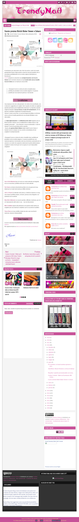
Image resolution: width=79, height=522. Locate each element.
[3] (23, 295)
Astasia (39, 240)
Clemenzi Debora (57, 417)
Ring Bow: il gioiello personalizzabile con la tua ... (61, 373)
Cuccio (6, 78)
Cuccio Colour (13, 34)
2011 (48, 400)
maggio (50, 359)
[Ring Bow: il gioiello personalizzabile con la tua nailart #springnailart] (60, 245)
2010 (48, 403)
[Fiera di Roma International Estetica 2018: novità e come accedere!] (32, 279)
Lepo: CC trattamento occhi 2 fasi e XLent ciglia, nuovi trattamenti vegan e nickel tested (63, 160)
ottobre (50, 350)
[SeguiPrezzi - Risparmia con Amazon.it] (60, 33)
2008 (48, 408)
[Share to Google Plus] (20, 273)
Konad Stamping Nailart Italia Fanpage (54, 441)
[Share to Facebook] (16, 273)
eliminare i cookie (56, 520)
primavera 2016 (32, 34)
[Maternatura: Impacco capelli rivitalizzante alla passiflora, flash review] (49, 152)
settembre (51, 352)
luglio (50, 357)
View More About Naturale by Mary (60, 175)
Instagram (67, 2)
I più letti (59, 181)
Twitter (59, 2)
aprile (50, 362)
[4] (25, 295)
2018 (48, 340)
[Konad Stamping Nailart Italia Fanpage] (51, 443)
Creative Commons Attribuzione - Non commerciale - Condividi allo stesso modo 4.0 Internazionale (57, 421)
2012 (48, 398)
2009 (48, 405)
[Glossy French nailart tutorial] (60, 262)
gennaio (50, 387)
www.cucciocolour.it (33, 226)
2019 (48, 337)
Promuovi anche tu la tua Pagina (52, 466)
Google (69, 2)
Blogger (29, 301)
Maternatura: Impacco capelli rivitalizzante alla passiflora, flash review (62, 152)
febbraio (50, 385)
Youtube (64, 2)
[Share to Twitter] (18, 273)
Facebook (61, 2)
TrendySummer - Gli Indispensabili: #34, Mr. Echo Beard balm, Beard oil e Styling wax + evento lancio (63, 168)
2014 (48, 393)
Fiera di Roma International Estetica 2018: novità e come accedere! (49, 25)
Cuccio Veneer (21, 34)
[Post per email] (6, 246)
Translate (57, 57)
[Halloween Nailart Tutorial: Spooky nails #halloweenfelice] (60, 279)
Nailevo (7, 224)
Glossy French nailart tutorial (55, 266)
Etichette (70, 181)
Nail (27, 34)
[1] (20, 295)
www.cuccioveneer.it (21, 226)
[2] (22, 295)
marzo (50, 382)
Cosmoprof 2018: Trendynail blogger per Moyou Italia (12, 289)
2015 (48, 390)
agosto (50, 354)
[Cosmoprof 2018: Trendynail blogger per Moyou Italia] (14, 279)
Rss (75, 2)
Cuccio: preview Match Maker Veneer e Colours (23, 31)
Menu (4, 2)
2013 (48, 395)
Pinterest (72, 2)
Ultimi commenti (49, 182)
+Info (41, 520)
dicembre (51, 347)
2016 (48, 345)
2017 (48, 342)
